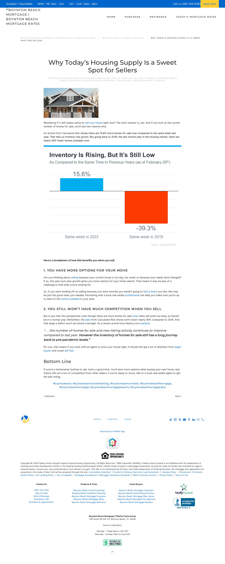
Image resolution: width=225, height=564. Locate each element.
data (87, 319)
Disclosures (185, 472)
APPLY (97, 419)
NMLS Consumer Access (144, 475)
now (135, 315)
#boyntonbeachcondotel (124, 383)
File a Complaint (64, 475)
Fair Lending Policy (45, 475)
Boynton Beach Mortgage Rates (89, 499)
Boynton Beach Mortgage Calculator (136, 490)
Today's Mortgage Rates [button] (196, 16)
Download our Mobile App (112, 431)
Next (177, 396)
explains (145, 323)
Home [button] (111, 16)
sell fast (68, 350)
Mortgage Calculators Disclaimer (115, 475)
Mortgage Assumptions (86, 475)
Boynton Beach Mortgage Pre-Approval (136, 499)
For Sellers (124, 80)
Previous (49, 396)
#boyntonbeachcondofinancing (91, 383)
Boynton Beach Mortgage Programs (89, 496)
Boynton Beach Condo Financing (88, 490)
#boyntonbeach (62, 383)
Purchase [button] (133, 16)
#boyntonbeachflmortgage (155, 383)
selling (74, 277)
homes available (70, 298)
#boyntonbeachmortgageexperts (109, 387)
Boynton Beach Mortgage (99, 80)
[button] (112, 551)
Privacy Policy (165, 475)
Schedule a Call (41, 499)
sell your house (94, 122)
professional (132, 295)
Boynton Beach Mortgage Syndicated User (89, 78)
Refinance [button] (158, 16)
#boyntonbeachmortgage (74, 387)
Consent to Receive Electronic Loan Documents (136, 472)
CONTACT (112, 419)
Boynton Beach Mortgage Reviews (136, 502)
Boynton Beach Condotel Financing (89, 493)
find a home (150, 291)
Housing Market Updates (149, 80)
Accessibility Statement (100, 472)
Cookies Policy (169, 472)
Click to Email (41, 493)
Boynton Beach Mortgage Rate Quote (136, 496)
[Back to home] (23, 17)
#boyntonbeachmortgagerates (148, 387)
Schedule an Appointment (41, 502)
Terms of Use (182, 475)
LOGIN (127, 419)
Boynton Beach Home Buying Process (136, 493)
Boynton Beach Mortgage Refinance (89, 502)
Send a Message (41, 496)
